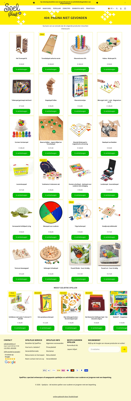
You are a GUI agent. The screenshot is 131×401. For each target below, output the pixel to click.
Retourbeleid (51, 355)
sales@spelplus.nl (10, 344)
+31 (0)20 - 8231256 (10, 348)
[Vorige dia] (4, 3)
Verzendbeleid (51, 359)
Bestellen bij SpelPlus (33, 343)
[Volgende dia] (125, 3)
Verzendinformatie (32, 351)
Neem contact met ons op (34, 359)
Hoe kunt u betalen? (32, 347)
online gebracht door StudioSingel (65, 396)
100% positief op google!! (12, 352)
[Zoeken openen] (117, 8)
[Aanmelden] (124, 349)
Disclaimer (50, 351)
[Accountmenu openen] (121, 8)
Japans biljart (72, 349)
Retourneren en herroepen (34, 355)
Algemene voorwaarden (54, 343)
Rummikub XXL (72, 345)
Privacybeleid (51, 347)
